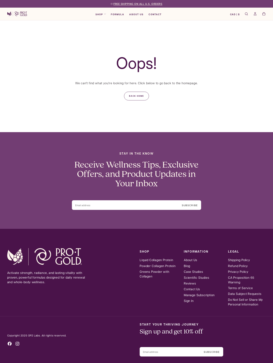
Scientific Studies (196, 277)
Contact (155, 14)
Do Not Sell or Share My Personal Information (245, 302)
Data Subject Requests (244, 294)
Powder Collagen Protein (158, 266)
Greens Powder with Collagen (154, 274)
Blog (187, 266)
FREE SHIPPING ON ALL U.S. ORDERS (137, 4)
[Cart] (264, 14)
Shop (99, 14)
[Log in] (255, 14)
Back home (136, 95)
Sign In (189, 301)
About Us (136, 14)
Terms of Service (240, 288)
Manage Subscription (199, 295)
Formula (117, 14)
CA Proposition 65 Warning (241, 280)
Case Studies (193, 272)
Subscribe (190, 205)
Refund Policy (238, 266)
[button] (235, 14)
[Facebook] (9, 343)
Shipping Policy (239, 260)
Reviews (190, 283)
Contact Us (192, 289)
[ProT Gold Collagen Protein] (44, 257)
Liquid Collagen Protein (156, 260)
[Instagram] (17, 343)
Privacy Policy (238, 272)
